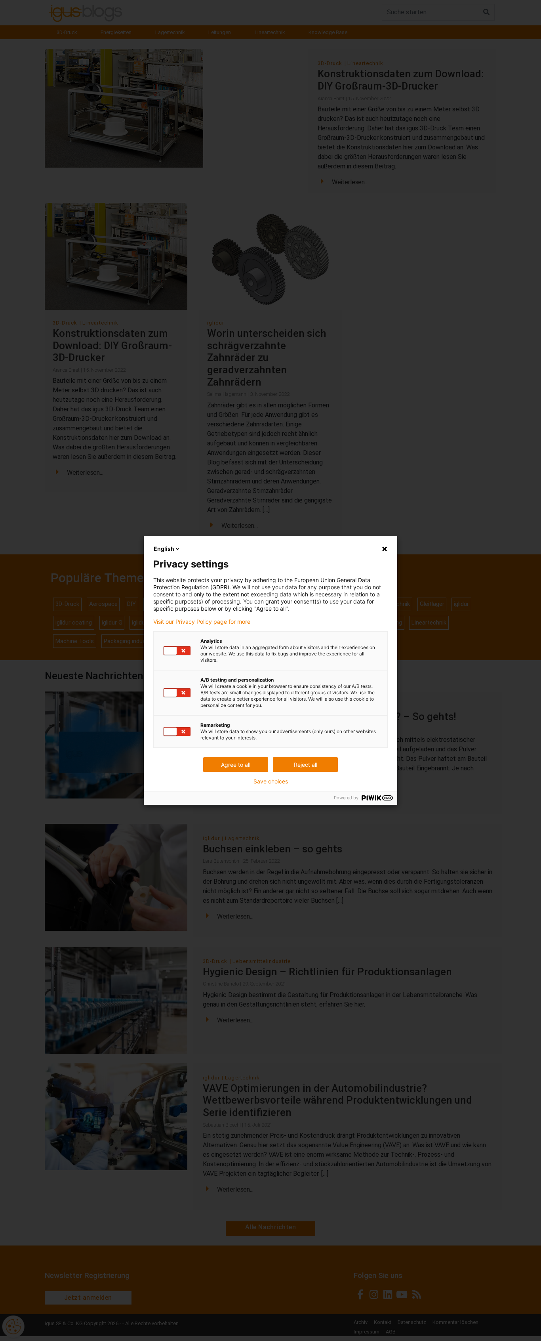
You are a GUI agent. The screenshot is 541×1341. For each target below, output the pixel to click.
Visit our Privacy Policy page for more (201, 622)
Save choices (270, 781)
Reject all (305, 764)
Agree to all (235, 764)
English (164, 548)
